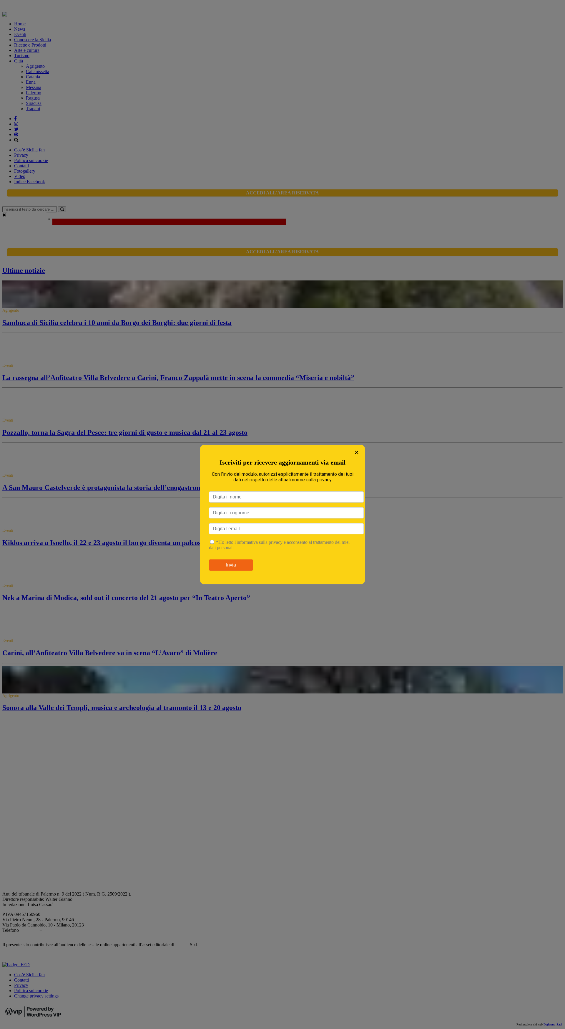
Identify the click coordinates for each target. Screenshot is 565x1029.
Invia (231, 564)
